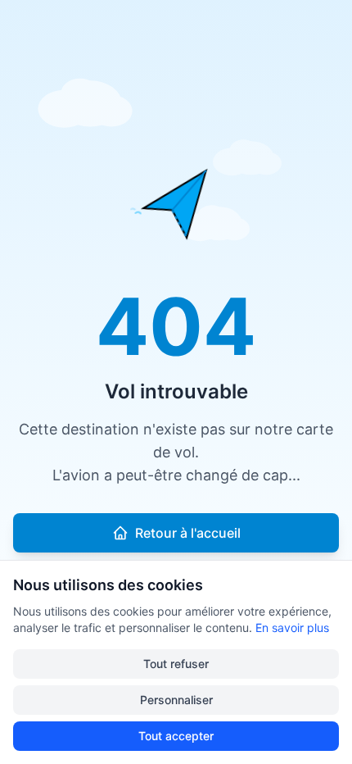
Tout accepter (176, 736)
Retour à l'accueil (188, 533)
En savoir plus (292, 627)
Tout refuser (176, 664)
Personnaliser (176, 700)
